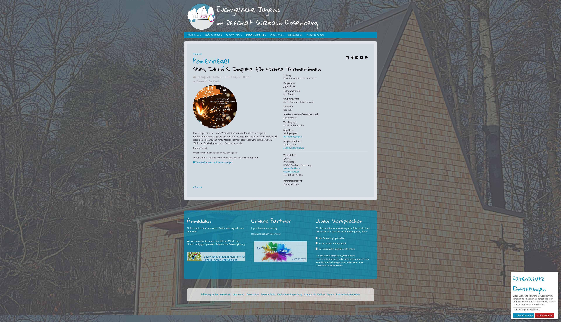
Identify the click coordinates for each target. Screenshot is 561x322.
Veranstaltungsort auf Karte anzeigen (213, 162)
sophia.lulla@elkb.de (293, 147)
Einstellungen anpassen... (527, 309)
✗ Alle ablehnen (544, 315)
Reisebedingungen (292, 136)
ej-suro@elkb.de (291, 168)
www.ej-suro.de (291, 171)
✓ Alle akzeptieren (523, 315)
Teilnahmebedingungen (327, 258)
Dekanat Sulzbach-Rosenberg (265, 233)
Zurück (198, 53)
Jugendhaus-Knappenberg (264, 228)
